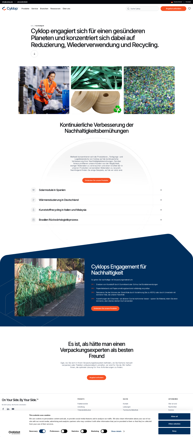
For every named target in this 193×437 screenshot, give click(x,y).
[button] (25, 8)
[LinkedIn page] (8, 409)
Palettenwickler (83, 404)
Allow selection (174, 424)
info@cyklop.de (7, 2)
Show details (116, 431)
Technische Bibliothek (130, 410)
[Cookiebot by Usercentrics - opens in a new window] (14, 432)
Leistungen (126, 407)
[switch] (64, 431)
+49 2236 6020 (22, 2)
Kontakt (188, 2)
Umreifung (81, 407)
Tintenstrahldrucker (84, 410)
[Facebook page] (3, 409)
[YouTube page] (13, 409)
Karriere (171, 410)
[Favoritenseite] (189, 8)
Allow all (174, 416)
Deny (174, 431)
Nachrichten (172, 407)
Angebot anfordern (173, 8)
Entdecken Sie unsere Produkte (96, 180)
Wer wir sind (172, 404)
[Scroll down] (34, 53)
